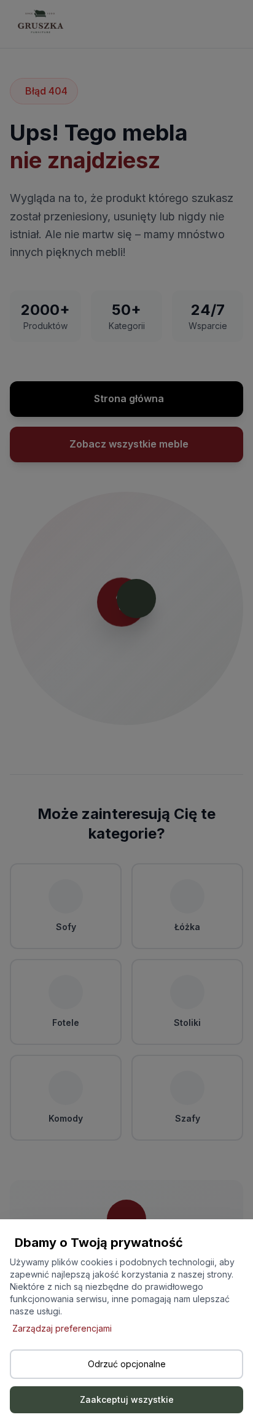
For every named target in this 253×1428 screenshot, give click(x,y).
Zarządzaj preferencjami (62, 1328)
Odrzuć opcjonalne (127, 1364)
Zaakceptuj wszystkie (127, 1399)
